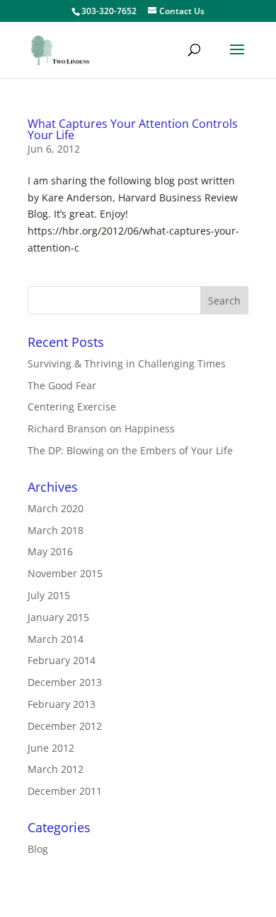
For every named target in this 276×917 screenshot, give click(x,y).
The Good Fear (62, 385)
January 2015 (58, 617)
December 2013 (65, 682)
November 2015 (65, 573)
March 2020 (56, 508)
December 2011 (65, 791)
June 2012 (51, 748)
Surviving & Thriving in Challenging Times (127, 363)
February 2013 (62, 704)
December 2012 (65, 726)
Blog (38, 849)
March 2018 (56, 530)
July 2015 (49, 595)
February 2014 (62, 660)
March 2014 (56, 639)
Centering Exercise (72, 406)
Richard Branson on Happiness (101, 428)
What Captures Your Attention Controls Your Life (133, 129)
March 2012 (56, 769)
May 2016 (50, 551)
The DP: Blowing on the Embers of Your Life (130, 450)
